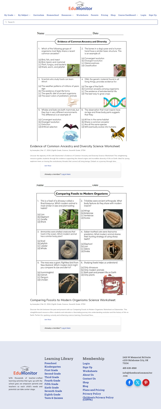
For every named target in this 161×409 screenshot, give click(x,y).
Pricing (104, 15)
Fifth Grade (51, 384)
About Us (88, 374)
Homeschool (53, 15)
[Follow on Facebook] (129, 382)
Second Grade (53, 373)
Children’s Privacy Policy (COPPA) (98, 398)
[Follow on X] (137, 382)
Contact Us (89, 378)
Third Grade (52, 377)
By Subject (23, 15)
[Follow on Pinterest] (145, 382)
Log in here (65, 174)
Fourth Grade (52, 380)
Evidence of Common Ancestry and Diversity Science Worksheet (75, 146)
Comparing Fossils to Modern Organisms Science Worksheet (72, 300)
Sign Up (153, 15)
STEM (83, 150)
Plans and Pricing (94, 389)
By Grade (8, 15)
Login (143, 15)
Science (65, 150)
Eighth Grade (56, 150)
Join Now (48, 166)
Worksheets (82, 15)
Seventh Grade (74, 150)
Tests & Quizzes (54, 397)
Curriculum (38, 15)
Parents (94, 15)
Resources (66, 15)
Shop (113, 15)
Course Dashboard (127, 15)
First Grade (51, 370)
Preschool (51, 363)
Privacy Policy (92, 393)
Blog (85, 386)
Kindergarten (53, 366)
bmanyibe (35, 150)
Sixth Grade (52, 387)
